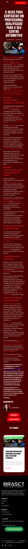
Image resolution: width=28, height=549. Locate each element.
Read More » (8, 468)
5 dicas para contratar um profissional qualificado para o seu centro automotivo (14, 454)
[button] (7, 2)
